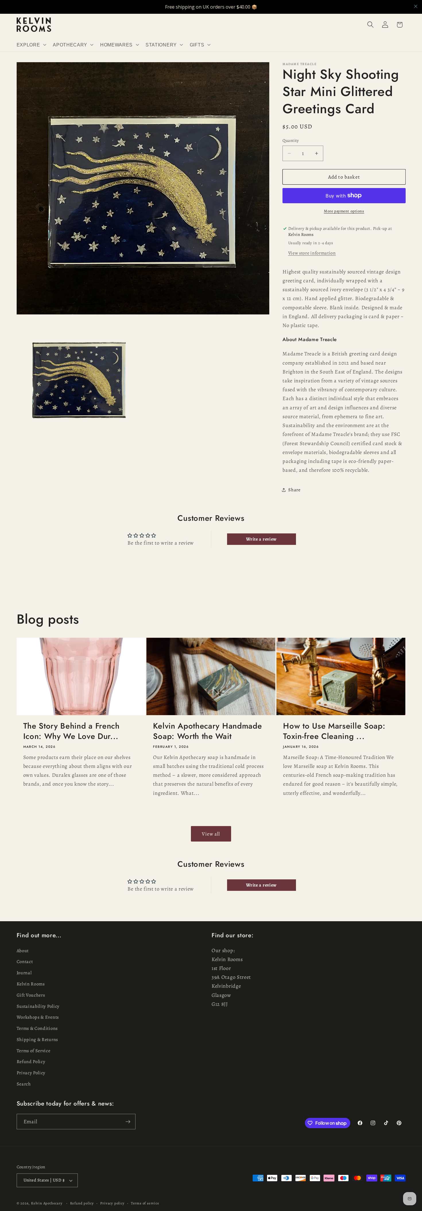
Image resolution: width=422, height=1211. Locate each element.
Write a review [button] (261, 539)
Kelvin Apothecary (47, 1203)
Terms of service (145, 1203)
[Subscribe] (128, 1122)
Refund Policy (31, 1062)
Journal (24, 973)
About (23, 951)
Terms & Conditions (37, 1028)
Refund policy (82, 1203)
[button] (31, 45)
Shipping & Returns (37, 1039)
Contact (25, 962)
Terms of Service (34, 1051)
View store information (312, 253)
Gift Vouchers (31, 995)
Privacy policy (112, 1203)
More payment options (344, 211)
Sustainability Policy (38, 1006)
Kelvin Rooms (31, 984)
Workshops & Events (38, 1017)
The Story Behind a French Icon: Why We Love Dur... (71, 731)
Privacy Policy (31, 1073)
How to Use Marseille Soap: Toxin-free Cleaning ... (334, 731)
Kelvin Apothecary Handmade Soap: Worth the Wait (207, 731)
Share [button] (294, 490)
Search (24, 1084)
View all (211, 833)
